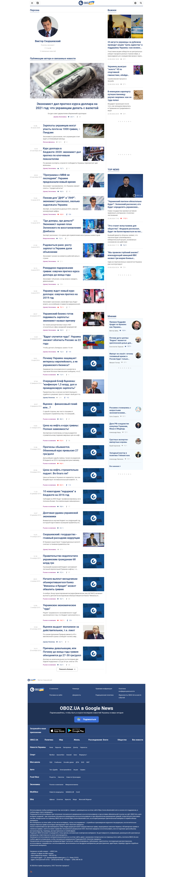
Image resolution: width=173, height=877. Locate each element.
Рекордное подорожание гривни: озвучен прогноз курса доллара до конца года (61, 271)
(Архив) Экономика (59, 117)
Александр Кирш (115, 432)
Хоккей (69, 755)
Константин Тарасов (116, 347)
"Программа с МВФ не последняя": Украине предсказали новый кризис (59, 178)
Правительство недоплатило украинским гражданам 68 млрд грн (60, 559)
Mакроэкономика (49, 238)
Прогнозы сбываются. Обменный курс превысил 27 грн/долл (60, 450)
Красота (68, 799)
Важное (112, 10)
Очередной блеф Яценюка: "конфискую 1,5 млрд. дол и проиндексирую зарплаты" (60, 384)
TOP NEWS (113, 169)
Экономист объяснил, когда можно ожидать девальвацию (60, 280)
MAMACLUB (70, 792)
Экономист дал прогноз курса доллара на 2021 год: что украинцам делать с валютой (67, 106)
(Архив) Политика (49, 397)
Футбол (52, 755)
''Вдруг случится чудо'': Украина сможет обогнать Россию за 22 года (62, 340)
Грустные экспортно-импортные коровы (118, 440)
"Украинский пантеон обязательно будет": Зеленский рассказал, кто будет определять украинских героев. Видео (125, 204)
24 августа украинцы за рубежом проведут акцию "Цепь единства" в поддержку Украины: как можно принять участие (125, 45)
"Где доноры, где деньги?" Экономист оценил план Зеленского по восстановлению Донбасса (62, 226)
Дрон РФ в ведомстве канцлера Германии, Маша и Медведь (119, 426)
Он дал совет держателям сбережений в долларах (67, 113)
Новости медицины (56, 792)
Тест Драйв (53, 770)
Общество (122, 740)
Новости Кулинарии (73, 777)
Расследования (95, 740)
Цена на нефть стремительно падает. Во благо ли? (60, 471)
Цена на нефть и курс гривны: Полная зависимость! (61, 427)
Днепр (75, 747)
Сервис (82, 770)
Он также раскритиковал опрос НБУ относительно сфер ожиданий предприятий (59, 326)
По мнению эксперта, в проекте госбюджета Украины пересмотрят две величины (70, 164)
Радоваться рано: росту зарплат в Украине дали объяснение (57, 248)
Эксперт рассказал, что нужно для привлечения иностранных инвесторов (71, 235)
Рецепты (52, 777)
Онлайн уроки (69, 762)
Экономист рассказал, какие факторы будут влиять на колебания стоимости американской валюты (61, 303)
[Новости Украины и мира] (32, 681)
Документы (76, 695)
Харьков (58, 747)
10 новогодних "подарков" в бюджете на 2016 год (59, 493)
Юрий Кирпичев (114, 446)
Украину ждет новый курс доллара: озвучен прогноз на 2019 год (60, 294)
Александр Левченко (116, 459)
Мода (75, 799)
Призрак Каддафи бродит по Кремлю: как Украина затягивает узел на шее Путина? (118, 324)
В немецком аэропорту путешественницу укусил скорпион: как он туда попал (119, 95)
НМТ (88, 762)
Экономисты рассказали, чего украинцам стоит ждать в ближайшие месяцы (61, 138)
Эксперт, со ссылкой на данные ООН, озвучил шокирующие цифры (60, 210)
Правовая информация (104, 689)
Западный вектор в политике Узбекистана (119, 454)
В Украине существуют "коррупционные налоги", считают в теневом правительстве (61, 543)
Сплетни (60, 799)
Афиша (51, 799)
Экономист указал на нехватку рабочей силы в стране (61, 257)
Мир (61, 740)
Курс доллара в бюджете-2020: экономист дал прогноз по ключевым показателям (62, 153)
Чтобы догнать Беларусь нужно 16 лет (58, 348)
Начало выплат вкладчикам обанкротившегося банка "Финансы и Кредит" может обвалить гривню (60, 584)
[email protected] (57, 859)
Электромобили (65, 770)
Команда (75, 689)
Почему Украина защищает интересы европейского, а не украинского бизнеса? (60, 362)
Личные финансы (49, 142)
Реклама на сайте (55, 695)
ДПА (77, 762)
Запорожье (67, 747)
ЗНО (82, 762)
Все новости (137, 740)
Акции (75, 770)
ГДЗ (50, 762)
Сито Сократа (114, 416)
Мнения (112, 316)
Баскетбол (60, 755)
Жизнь (77, 740)
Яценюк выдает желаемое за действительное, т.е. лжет (61, 628)
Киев (51, 747)
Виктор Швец (113, 331)
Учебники (57, 762)
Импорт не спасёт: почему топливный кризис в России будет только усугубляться (121, 356)
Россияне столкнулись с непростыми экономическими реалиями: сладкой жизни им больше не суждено (121, 410)
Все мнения (114, 466)
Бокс (75, 755)
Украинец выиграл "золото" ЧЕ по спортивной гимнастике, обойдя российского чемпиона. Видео (119, 71)
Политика (49, 740)
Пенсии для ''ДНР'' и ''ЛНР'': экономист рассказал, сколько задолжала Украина (61, 201)
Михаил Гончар (114, 362)
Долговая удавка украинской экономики (60, 514)
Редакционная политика (104, 695)
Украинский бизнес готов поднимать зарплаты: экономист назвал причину (59, 317)
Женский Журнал (85, 799)
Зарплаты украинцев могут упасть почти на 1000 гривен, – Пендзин (61, 129)
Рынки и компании (49, 375)
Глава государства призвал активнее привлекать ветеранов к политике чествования (122, 213)
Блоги (105, 740)
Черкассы (83, 747)
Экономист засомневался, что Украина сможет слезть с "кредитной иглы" (61, 187)
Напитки (61, 777)
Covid (78, 792)
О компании (53, 689)
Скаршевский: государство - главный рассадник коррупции (61, 536)
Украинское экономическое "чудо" (59, 607)
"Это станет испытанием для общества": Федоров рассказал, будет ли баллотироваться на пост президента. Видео (125, 228)
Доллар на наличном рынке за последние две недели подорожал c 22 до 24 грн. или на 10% (60, 660)
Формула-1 (83, 755)
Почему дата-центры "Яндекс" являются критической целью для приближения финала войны (120, 340)
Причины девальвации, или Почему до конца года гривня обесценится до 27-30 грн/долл (62, 652)
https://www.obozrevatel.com (108, 810)
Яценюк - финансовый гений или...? (60, 405)
